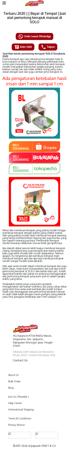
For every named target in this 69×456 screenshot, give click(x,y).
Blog (11, 387)
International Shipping (21, 409)
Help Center (15, 403)
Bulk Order (14, 381)
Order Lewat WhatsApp (37, 36)
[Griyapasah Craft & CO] (34, 3)
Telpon (50, 46)
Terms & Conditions (19, 418)
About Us (13, 375)
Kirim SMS (25, 46)
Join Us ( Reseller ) (18, 396)
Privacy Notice (16, 424)
